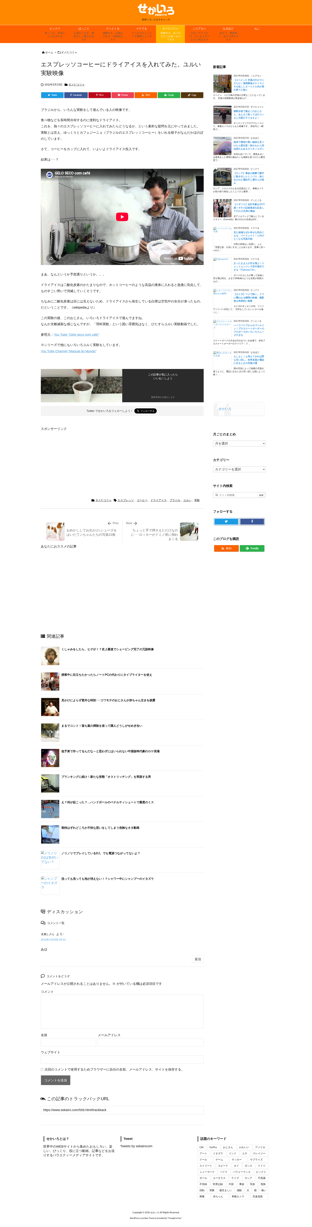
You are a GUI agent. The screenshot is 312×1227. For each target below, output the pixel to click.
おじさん (228, 1147)
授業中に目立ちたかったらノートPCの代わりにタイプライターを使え (106, 674)
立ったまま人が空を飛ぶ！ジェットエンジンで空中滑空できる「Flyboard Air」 (249, 266)
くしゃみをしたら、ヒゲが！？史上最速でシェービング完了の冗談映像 (107, 649)
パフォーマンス (242, 1171)
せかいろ (224, 409)
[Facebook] (252, 521)
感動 (239, 1190)
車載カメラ (238, 1196)
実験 (197, 500)
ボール (203, 1178)
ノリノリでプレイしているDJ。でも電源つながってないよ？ (100, 853)
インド (232, 1153)
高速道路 (258, 1196)
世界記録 (218, 1184)
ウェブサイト (50, 1052)
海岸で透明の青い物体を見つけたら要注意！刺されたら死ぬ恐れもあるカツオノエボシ (249, 145)
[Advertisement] (71, 457)
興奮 (202, 1196)
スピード (223, 1165)
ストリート (206, 1165)
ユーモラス (219, 1178)
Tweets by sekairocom (136, 1146)
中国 (231, 1184)
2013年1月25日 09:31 (53, 939)
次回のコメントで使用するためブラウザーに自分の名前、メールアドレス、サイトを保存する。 (114, 1069)
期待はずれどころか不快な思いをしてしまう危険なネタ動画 (100, 827)
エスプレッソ (126, 500)
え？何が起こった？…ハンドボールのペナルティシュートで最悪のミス (107, 802)
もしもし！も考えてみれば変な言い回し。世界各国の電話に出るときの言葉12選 (249, 359)
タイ (236, 1165)
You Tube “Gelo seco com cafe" (76, 334)
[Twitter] (226, 521)
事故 (241, 1184)
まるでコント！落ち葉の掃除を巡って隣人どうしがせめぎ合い (101, 725)
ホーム (49, 52)
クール (203, 1159)
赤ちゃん (218, 1196)
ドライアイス (158, 500)
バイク (224, 1171)
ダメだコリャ (69, 52)
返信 (198, 959)
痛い (263, 1190)
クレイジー (259, 1153)
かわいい (244, 1147)
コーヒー (142, 500)
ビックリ (261, 1171)
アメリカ (260, 1147)
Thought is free (174, 1218)
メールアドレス (109, 1035)
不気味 (203, 1184)
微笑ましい (225, 1190)
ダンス (248, 1165)
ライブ (235, 1178)
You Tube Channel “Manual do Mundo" (68, 351)
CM (201, 1147)
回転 (202, 1190)
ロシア (248, 1178)
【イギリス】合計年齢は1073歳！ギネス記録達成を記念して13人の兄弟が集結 (249, 207)
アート (203, 1153)
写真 (252, 1184)
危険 (263, 1184)
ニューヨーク (207, 1171)
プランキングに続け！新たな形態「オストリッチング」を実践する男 (106, 776)
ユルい (187, 500)
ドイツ (261, 1165)
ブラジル (175, 500)
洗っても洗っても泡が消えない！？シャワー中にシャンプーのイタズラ (107, 878)
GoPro (213, 1147)
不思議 (261, 1178)
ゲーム (219, 1159)
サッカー (237, 1159)
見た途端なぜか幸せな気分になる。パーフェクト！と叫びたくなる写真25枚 (249, 235)
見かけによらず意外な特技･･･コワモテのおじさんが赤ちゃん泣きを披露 (108, 700)
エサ (244, 1153)
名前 (44, 1035)
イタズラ (218, 1153)
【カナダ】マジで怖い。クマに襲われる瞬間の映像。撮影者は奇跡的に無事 (249, 297)
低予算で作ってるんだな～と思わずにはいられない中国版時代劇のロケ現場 (110, 751)
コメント (47, 992)
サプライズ (256, 1159)
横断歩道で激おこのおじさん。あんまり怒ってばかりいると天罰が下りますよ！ (249, 114)
